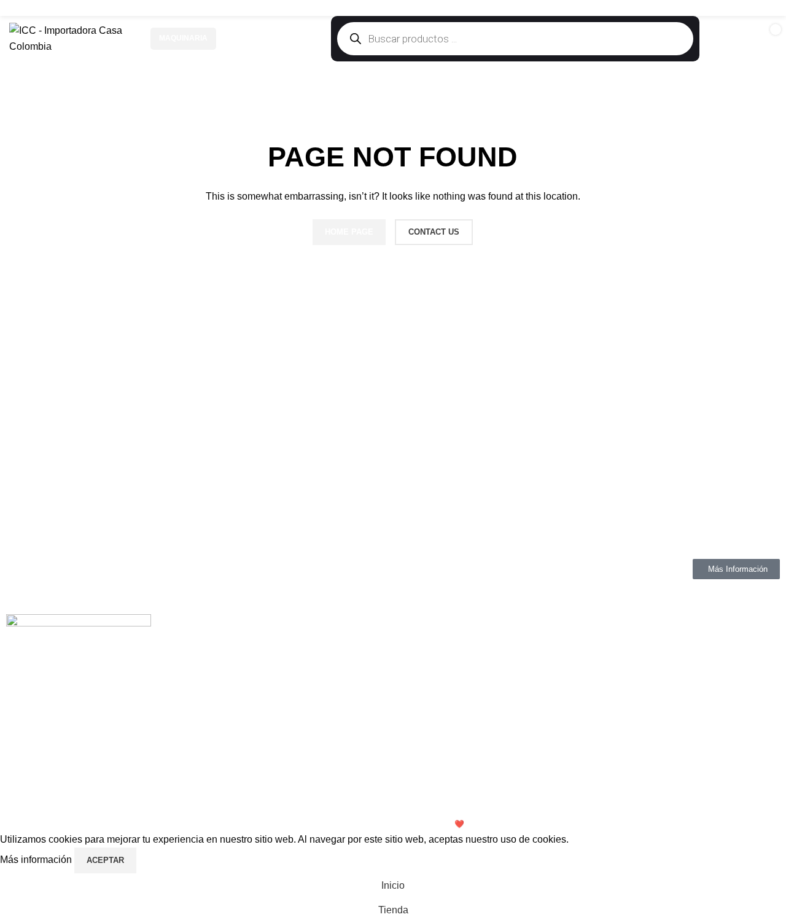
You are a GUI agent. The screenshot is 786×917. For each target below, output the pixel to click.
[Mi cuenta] (726, 38)
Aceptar (105, 860)
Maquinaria (183, 38)
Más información (37, 859)
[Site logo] (73, 38)
